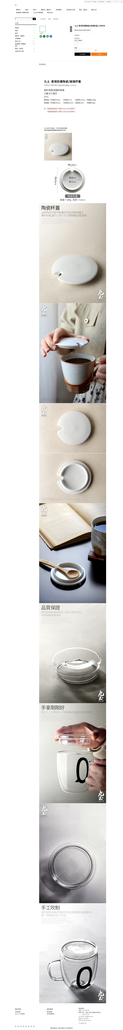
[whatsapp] (47, 36)
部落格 (23, 1014)
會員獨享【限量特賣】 (22, 12)
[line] (41, 36)
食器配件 (55, 19)
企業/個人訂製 (70, 10)
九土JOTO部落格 (38, 12)
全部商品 (43, 19)
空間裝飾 (59, 10)
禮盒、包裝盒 (83, 10)
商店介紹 (50, 12)
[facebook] (44, 36)
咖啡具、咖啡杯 (46, 10)
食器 (26, 10)
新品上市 (94, 10)
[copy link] (51, 36)
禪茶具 (18, 10)
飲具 (34, 10)
